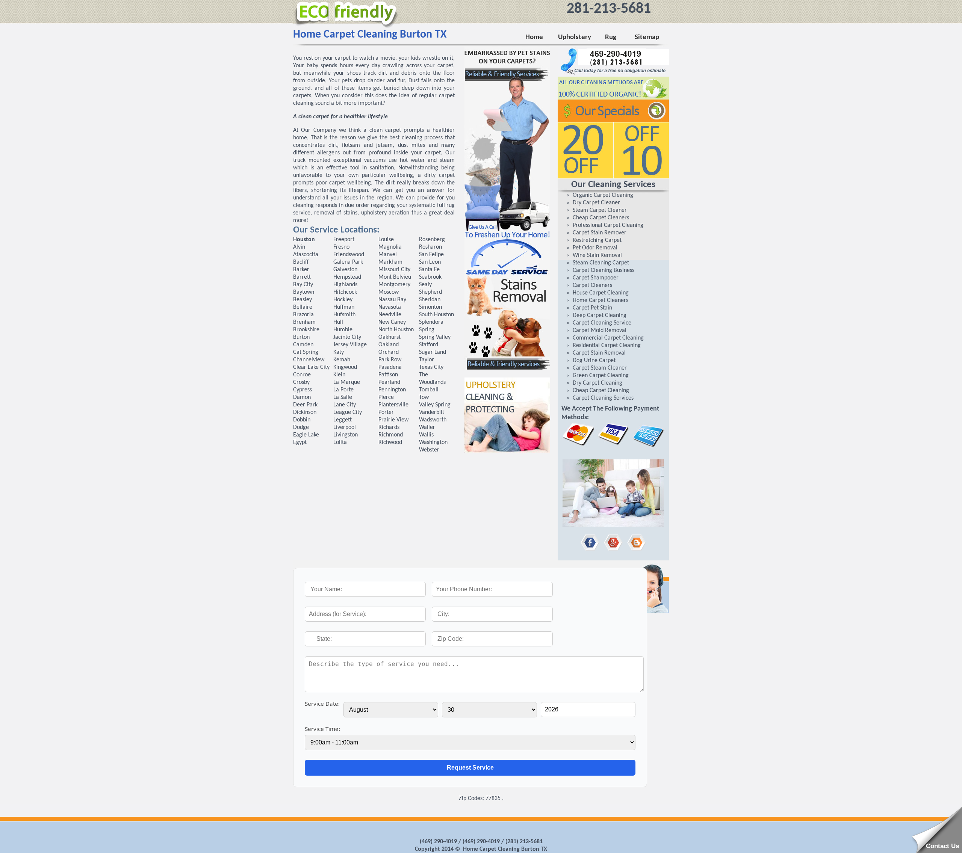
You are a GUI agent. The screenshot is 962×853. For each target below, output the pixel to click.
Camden (303, 345)
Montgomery (394, 285)
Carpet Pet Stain (592, 308)
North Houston (396, 330)
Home (534, 37)
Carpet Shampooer (596, 278)
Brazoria (303, 315)
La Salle (342, 397)
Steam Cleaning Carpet (601, 263)
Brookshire (306, 330)
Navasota (389, 307)
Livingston (345, 435)
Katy (338, 352)
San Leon (430, 262)
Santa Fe (429, 270)
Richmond (390, 435)
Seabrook (430, 277)
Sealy (425, 285)
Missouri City (394, 270)
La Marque (346, 382)
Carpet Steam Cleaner (600, 368)
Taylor (426, 360)
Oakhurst (389, 337)
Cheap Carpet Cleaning (601, 391)
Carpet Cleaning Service (602, 323)
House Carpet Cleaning (601, 293)
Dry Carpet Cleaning (597, 383)
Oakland (388, 345)
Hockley (342, 300)
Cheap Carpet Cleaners (601, 218)
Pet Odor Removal (595, 248)
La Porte (343, 390)
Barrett (302, 277)
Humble (342, 330)
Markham (390, 262)
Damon (302, 397)
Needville (389, 315)
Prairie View (393, 420)
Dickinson (304, 412)
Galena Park (348, 262)
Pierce (386, 397)
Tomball (429, 390)
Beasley (302, 300)
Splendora (431, 322)
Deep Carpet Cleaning (599, 316)
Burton (301, 337)
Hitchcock (345, 292)
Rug (609, 37)
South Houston (436, 315)
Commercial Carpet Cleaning (608, 338)
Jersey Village (350, 345)
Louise (386, 240)
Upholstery (574, 37)
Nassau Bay (392, 300)
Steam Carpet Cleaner (600, 210)
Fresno (341, 247)
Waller (427, 427)
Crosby (301, 382)
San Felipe (431, 255)
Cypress (302, 390)
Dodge (301, 427)
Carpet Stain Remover (599, 233)
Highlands (345, 285)
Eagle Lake (306, 435)
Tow (424, 397)
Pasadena (390, 367)
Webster (429, 450)
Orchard (388, 352)
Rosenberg (432, 240)
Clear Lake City (311, 367)
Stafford (428, 345)
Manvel (387, 255)
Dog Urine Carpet (594, 361)
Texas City (431, 367)
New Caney (392, 322)
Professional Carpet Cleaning (608, 225)
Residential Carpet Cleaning (607, 346)
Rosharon (430, 247)
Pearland (389, 382)
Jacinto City (347, 337)
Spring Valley (435, 337)
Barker (301, 270)
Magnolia (390, 247)
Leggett (342, 420)
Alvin (299, 247)
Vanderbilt (431, 412)
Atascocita (305, 255)
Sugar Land (432, 352)
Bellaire (302, 307)
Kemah (341, 360)
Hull (338, 322)
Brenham (304, 322)
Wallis (426, 435)
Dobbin (301, 420)
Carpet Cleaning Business (603, 270)
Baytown (303, 292)
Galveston (345, 270)
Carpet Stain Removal (599, 353)
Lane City (344, 405)
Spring (426, 330)
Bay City (303, 285)
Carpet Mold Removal (599, 331)
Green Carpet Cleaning (601, 376)
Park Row (389, 360)
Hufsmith (344, 315)
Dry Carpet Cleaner (596, 203)
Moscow (388, 292)
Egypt (300, 442)
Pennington (392, 390)
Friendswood (348, 255)
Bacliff (301, 262)
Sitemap (647, 37)
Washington (433, 442)
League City (347, 412)
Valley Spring (435, 405)
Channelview (308, 360)
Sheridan (429, 300)
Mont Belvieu (394, 277)
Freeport (343, 240)
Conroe (302, 375)
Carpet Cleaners (592, 285)
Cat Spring (305, 352)
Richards (388, 427)
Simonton (430, 307)
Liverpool (344, 427)
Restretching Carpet (597, 240)
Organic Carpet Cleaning (603, 195)
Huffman (343, 307)
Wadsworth (432, 420)
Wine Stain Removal (597, 255)
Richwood (390, 442)
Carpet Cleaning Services (603, 398)
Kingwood (345, 367)
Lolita (340, 442)
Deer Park (305, 405)
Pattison (388, 375)
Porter (386, 412)
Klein (339, 375)
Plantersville (393, 405)
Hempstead (347, 277)
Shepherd (430, 292)
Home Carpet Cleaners (600, 300)
